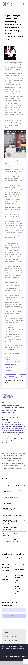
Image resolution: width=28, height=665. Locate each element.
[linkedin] (16, 640)
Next (22, 376)
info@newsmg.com (10, 364)
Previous (11, 376)
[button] (14, 485)
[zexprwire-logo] (7, 2)
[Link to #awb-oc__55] (23, 4)
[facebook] (5, 640)
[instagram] (12, 640)
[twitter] (9, 640)
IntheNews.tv (11, 123)
